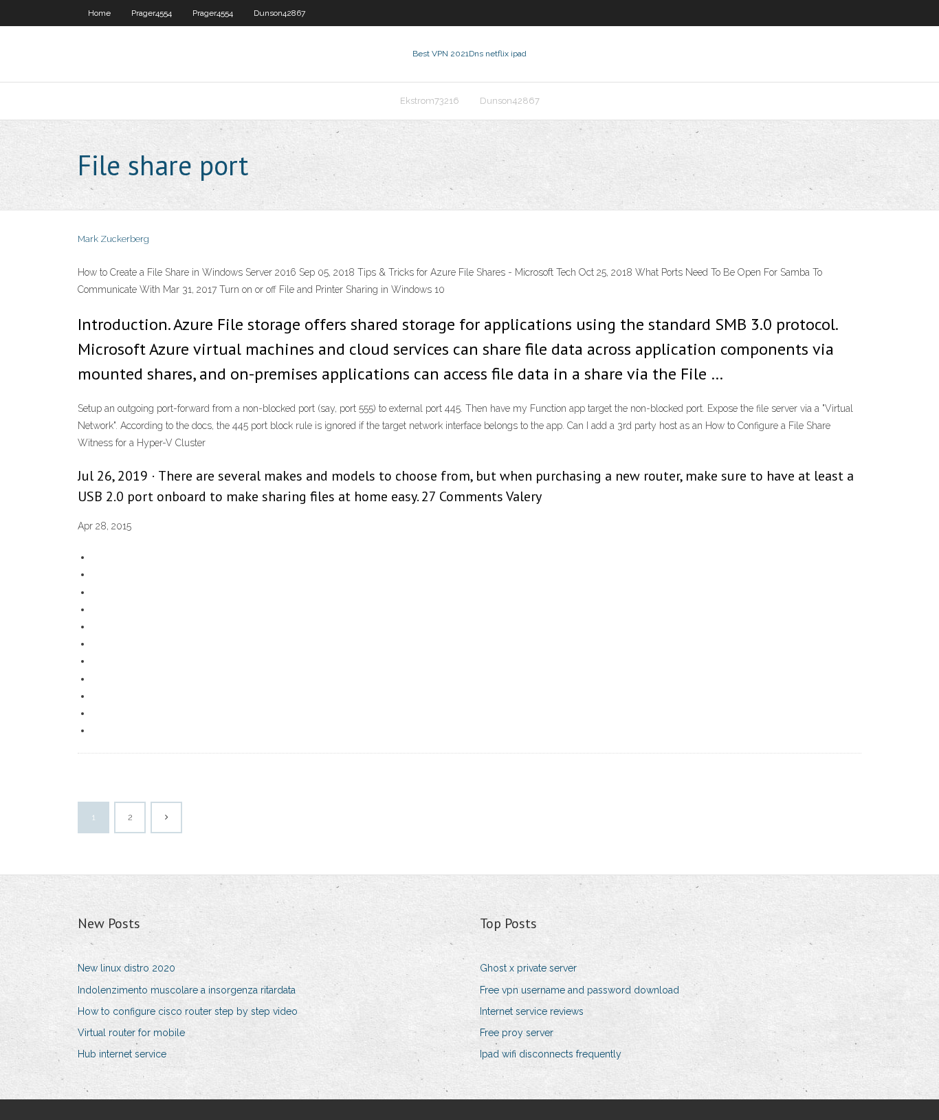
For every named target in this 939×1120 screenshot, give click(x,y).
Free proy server (516, 1032)
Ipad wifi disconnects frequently (550, 1053)
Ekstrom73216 (429, 101)
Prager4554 (151, 13)
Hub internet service (122, 1053)
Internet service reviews (532, 1011)
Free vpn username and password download (579, 990)
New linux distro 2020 (126, 968)
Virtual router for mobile (131, 1032)
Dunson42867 (279, 13)
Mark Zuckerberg (113, 239)
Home (99, 13)
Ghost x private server (528, 968)
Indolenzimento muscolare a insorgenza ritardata (187, 990)
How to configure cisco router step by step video (188, 1011)
